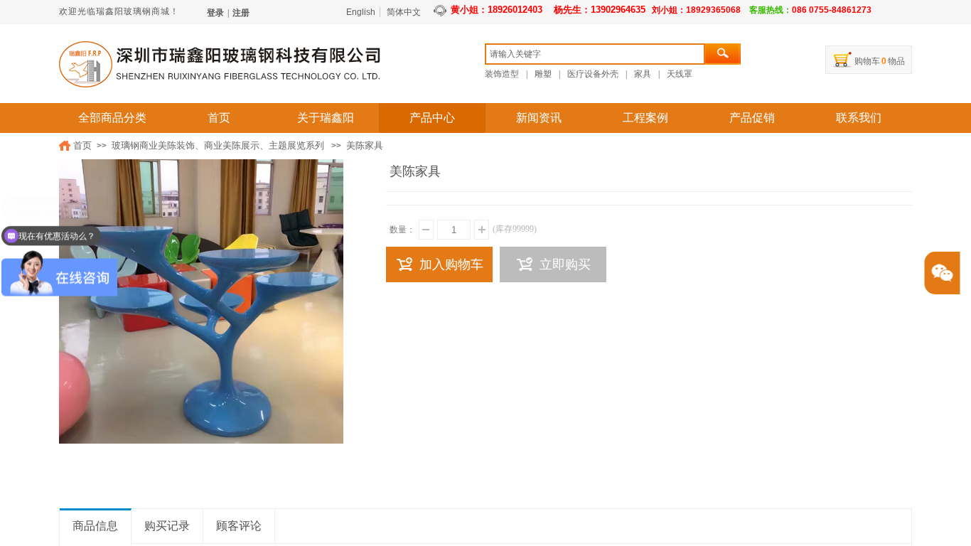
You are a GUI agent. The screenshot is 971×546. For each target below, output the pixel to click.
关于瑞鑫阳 (325, 118)
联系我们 (858, 118)
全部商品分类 (112, 118)
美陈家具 (364, 145)
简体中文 (404, 12)
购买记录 (167, 526)
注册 (241, 13)
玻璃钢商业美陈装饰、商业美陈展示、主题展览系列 (218, 145)
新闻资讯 (539, 118)
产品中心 (432, 118)
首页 (219, 118)
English (360, 12)
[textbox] (595, 54)
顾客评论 (239, 526)
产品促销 (752, 118)
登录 (215, 13)
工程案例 (645, 118)
